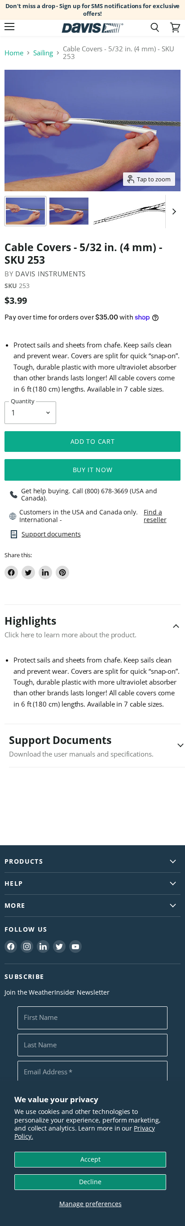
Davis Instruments (50, 273)
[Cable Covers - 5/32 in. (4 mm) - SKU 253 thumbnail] (25, 211)
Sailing (43, 53)
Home (13, 53)
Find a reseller (155, 516)
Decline (90, 1181)
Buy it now (93, 469)
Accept (90, 1159)
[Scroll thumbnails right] (172, 211)
